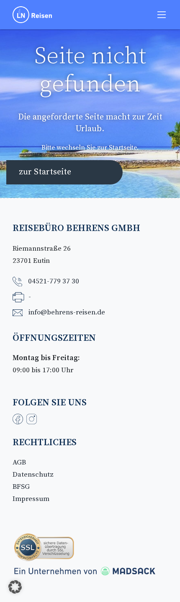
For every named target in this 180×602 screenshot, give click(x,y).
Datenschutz (33, 474)
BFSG (21, 486)
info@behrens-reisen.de (66, 312)
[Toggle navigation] (161, 14)
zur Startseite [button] (45, 172)
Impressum (31, 498)
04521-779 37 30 (53, 281)
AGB (19, 462)
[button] (15, 587)
